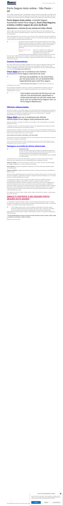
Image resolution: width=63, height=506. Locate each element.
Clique (9, 117)
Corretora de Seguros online (48, 3)
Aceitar (36, 502)
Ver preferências (56, 502)
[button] (60, 493)
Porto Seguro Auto (17, 503)
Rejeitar (46, 502)
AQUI (15, 72)
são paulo (24, 503)
